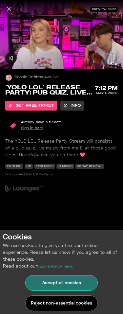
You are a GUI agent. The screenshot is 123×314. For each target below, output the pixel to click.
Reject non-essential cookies (61, 303)
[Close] (9, 9)
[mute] (11, 58)
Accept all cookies (61, 283)
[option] (31, 106)
